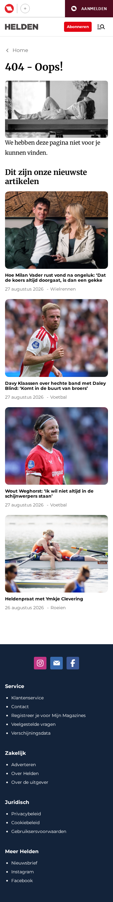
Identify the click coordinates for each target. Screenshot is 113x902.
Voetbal (58, 397)
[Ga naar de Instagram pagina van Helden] (40, 663)
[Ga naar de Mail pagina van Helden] (56, 663)
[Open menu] (101, 26)
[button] (89, 8)
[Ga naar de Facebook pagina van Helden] (73, 663)
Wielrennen (63, 289)
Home (20, 50)
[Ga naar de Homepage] (21, 27)
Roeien (58, 607)
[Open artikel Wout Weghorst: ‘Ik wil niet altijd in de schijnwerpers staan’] (56, 458)
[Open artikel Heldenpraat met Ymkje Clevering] (56, 564)
